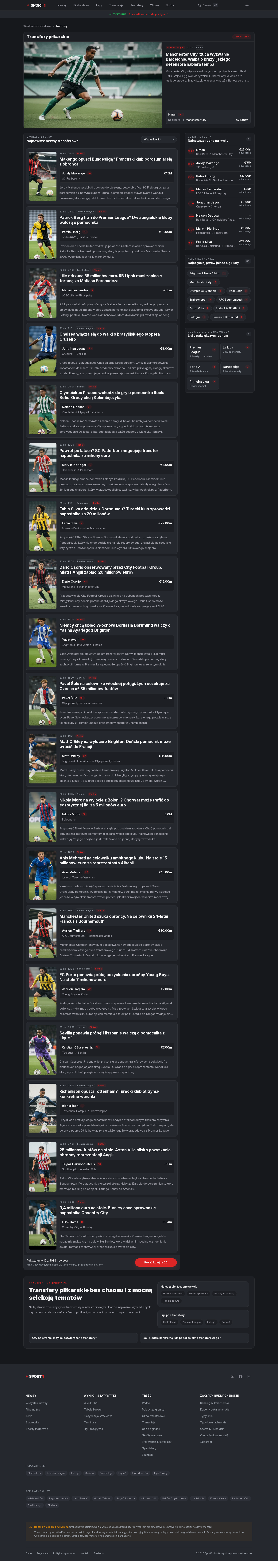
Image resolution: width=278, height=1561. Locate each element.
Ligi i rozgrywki (93, 1428)
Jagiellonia (198, 1498)
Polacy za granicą (224, 1293)
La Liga (211, 1322)
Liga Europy (161, 1473)
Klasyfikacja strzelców (98, 1416)
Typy (99, 5)
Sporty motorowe (37, 1428)
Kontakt (85, 1553)
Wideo (154, 5)
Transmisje (116, 5)
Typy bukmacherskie (213, 1422)
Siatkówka (32, 1422)
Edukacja (147, 1454)
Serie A (226, 1322)
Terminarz (90, 1422)
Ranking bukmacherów (214, 1403)
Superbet (206, 1441)
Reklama (99, 1553)
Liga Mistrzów (140, 1473)
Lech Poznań (81, 1498)
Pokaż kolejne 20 (156, 1262)
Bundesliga (106, 1473)
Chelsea (52, 1505)
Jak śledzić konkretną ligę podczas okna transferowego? (182, 1337)
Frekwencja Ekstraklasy (157, 1441)
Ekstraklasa (81, 5)
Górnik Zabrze (102, 1498)
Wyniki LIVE (91, 1403)
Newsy (62, 5)
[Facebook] (240, 1376)
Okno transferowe (153, 1416)
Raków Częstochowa (174, 1498)
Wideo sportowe (198, 1293)
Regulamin (42, 1553)
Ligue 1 (122, 1473)
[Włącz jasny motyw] (247, 5)
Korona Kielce (218, 1498)
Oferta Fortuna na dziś (214, 1435)
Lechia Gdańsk (240, 1498)
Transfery (136, 5)
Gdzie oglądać (151, 1428)
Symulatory (149, 1448)
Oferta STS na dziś (212, 1428)
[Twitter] (232, 1376)
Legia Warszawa (58, 1498)
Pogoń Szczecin (126, 1498)
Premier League (192, 1322)
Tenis (29, 1416)
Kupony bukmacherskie (215, 1409)
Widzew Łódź (148, 1498)
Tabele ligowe (171, 1300)
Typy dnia (206, 1416)
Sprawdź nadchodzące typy (147, 14)
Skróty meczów (152, 1435)
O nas (29, 1553)
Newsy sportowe (173, 1293)
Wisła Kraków (35, 1498)
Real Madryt (34, 1505)
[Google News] (248, 1376)
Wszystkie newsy (37, 1403)
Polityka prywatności (64, 1553)
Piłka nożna (33, 1409)
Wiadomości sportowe (37, 26)
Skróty (170, 5)
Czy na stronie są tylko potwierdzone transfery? (64, 1337)
